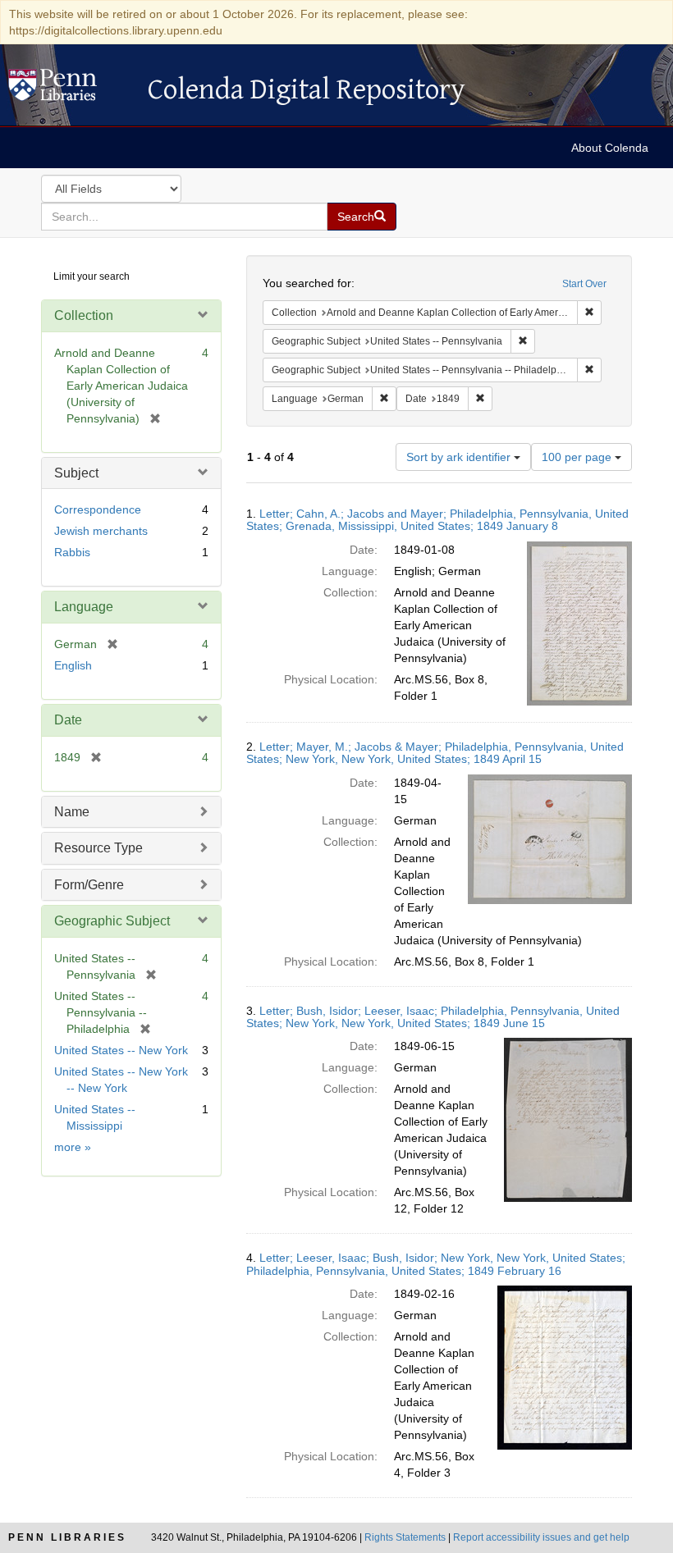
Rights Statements (405, 1537)
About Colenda (609, 147)
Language (83, 607)
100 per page (578, 457)
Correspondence (97, 509)
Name (71, 812)
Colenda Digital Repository (69, 89)
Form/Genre (89, 885)
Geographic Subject (112, 921)
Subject (76, 473)
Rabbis (72, 552)
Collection (83, 315)
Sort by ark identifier (460, 457)
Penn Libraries (67, 1537)
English (73, 665)
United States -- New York (121, 1050)
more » (72, 1146)
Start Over (584, 284)
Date (68, 720)
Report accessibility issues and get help (541, 1537)
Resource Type (98, 848)
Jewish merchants (101, 530)
